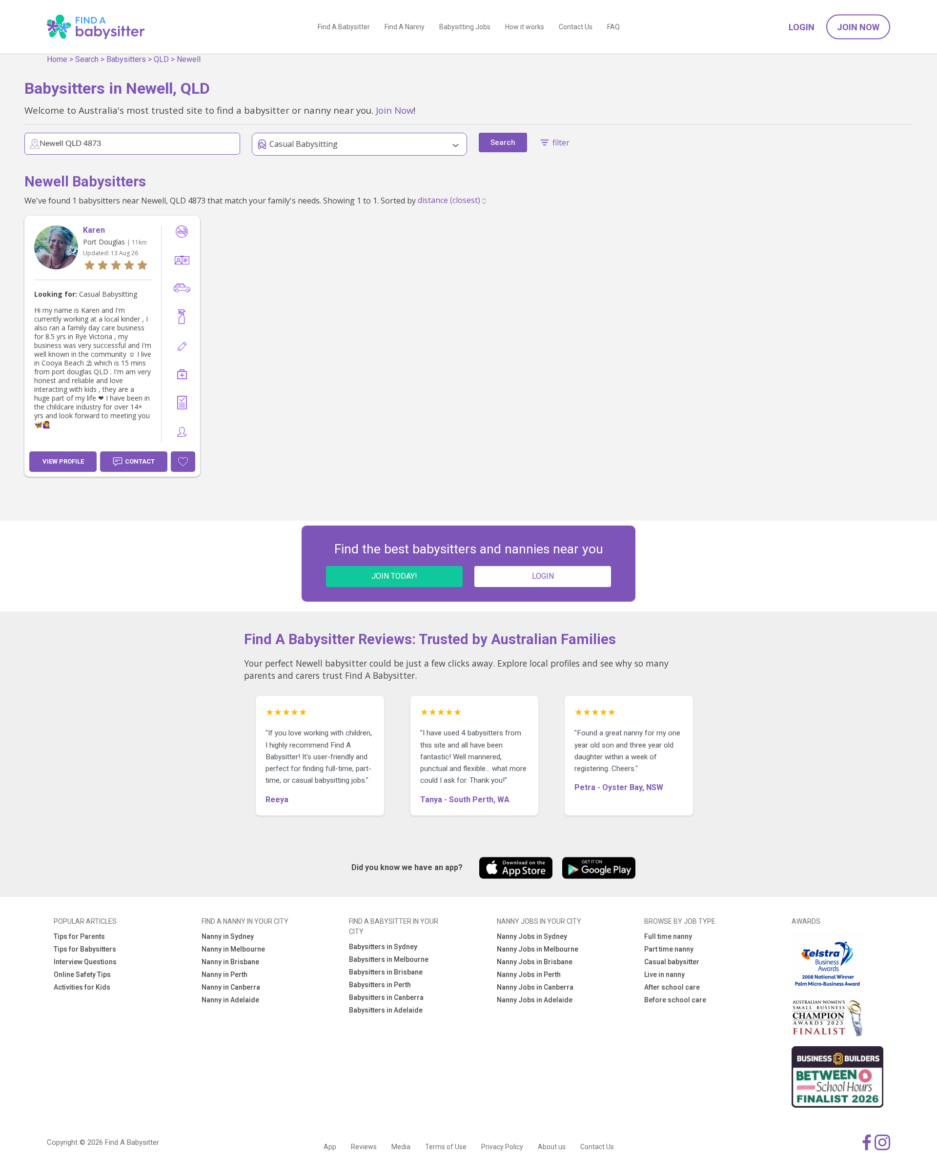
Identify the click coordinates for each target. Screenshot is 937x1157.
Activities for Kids (82, 987)
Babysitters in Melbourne (388, 959)
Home (57, 59)
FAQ (613, 27)
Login (802, 27)
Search (87, 59)
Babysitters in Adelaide (386, 1010)
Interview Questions (85, 962)
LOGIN (543, 576)
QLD (161, 59)
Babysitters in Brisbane (386, 972)
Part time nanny (668, 949)
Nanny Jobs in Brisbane (534, 962)
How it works (524, 27)
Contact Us (575, 27)
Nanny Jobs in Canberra (535, 987)
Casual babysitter (671, 962)
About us (552, 1147)
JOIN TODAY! (394, 576)
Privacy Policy (502, 1147)
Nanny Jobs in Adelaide (534, 1000)
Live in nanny (664, 974)
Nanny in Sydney (228, 936)
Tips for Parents (79, 936)
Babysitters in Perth (380, 985)
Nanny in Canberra (231, 987)
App (330, 1147)
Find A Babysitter (344, 27)
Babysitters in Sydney (383, 947)
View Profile (63, 461)
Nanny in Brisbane (230, 962)
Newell (189, 59)
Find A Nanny (405, 27)
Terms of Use (446, 1147)
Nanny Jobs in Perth (529, 974)
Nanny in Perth (224, 974)
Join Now (858, 27)
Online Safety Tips (82, 974)
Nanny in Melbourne (233, 949)
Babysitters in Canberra (386, 997)
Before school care (675, 1000)
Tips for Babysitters (85, 949)
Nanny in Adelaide (230, 1000)
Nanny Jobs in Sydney (532, 936)
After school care (672, 987)
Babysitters (126, 59)
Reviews (364, 1147)
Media (400, 1147)
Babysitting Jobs (464, 27)
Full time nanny (668, 936)
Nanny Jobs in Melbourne (537, 949)
